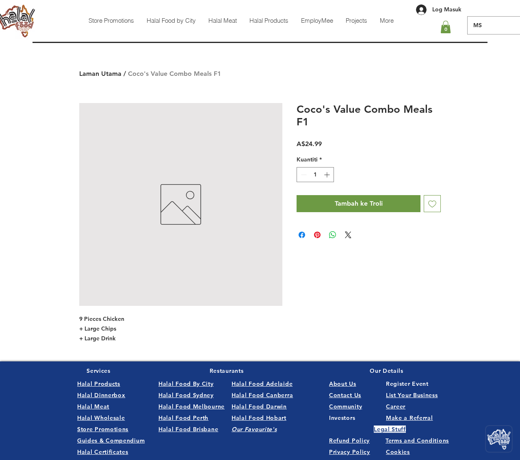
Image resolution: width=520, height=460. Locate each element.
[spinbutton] (315, 175)
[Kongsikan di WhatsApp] (333, 235)
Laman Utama (100, 73)
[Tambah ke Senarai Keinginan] (432, 203)
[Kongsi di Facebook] (302, 235)
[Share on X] (348, 235)
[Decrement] (303, 175)
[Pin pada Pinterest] (317, 235)
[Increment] (328, 175)
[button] (445, 27)
